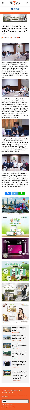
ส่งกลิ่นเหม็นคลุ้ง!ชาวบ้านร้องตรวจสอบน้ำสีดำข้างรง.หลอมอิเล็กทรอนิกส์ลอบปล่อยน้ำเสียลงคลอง (19, 354)
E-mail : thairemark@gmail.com (11, 390)
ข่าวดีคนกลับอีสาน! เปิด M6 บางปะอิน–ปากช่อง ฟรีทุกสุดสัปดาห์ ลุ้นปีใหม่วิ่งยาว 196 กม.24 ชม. (19, 337)
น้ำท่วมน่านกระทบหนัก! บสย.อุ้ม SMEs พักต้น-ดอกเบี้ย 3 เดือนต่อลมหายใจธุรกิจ (19, 345)
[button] (15, 18)
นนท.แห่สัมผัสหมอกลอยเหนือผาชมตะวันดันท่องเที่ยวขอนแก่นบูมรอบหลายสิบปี (19, 329)
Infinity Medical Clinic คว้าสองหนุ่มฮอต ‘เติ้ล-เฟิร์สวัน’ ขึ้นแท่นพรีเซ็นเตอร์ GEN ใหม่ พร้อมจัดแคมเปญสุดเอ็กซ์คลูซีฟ (19, 364)
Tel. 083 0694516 (7, 392)
